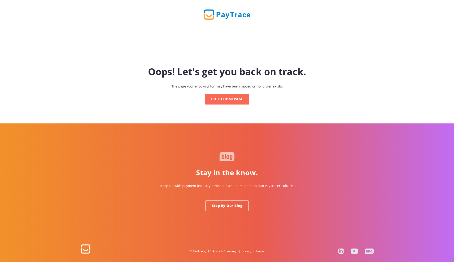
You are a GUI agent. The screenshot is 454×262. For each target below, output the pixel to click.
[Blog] (369, 251)
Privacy (246, 251)
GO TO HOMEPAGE (227, 99)
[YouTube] (354, 251)
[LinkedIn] (341, 251)
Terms (260, 251)
